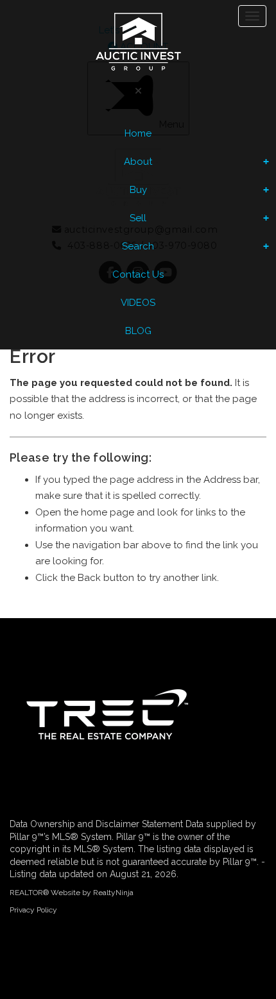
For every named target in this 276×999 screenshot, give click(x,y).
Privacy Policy (33, 909)
